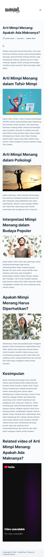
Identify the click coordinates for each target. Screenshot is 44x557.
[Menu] (40, 10)
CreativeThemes (9, 554)
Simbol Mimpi (30, 38)
